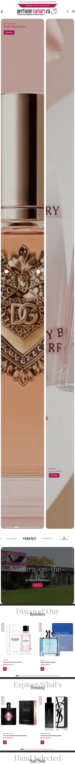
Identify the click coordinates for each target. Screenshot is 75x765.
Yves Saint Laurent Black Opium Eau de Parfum (15, 736)
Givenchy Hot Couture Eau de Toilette (19, 639)
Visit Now (37, 585)
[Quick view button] (5, 669)
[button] (19, 527)
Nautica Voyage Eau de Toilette (48, 662)
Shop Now (9, 32)
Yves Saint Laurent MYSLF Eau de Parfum (56, 713)
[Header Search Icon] (67, 11)
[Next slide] (40, 272)
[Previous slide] (5, 272)
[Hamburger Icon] (2, 11)
